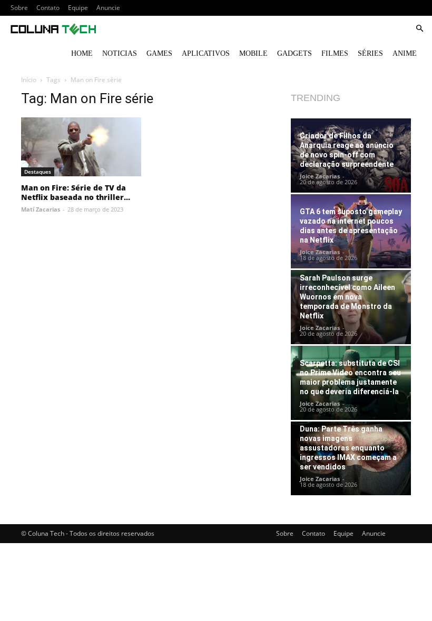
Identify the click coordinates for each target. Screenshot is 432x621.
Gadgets (294, 53)
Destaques (37, 171)
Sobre (19, 7)
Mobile (253, 53)
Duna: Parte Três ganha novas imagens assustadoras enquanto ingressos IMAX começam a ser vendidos (348, 448)
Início (28, 79)
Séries (370, 53)
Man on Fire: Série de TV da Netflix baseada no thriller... (75, 192)
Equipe (78, 7)
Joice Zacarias (320, 176)
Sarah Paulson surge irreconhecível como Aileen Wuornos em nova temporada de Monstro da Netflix (347, 297)
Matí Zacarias (40, 209)
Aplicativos (206, 53)
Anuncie (108, 7)
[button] (419, 29)
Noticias (119, 53)
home (82, 53)
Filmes (334, 53)
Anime (404, 53)
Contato (48, 7)
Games (159, 53)
